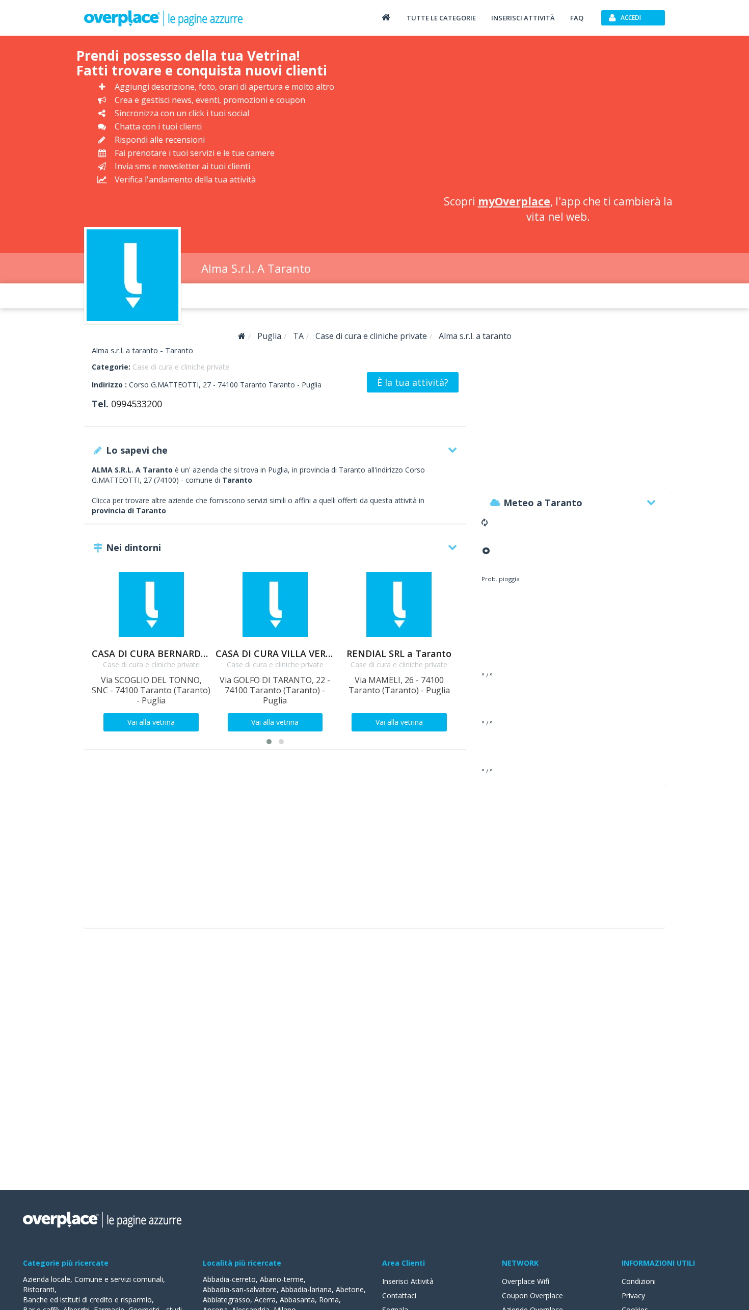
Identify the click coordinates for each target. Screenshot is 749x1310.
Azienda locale (46, 1279)
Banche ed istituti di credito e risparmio (87, 1299)
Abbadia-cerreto (229, 1279)
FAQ (576, 17)
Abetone (350, 1289)
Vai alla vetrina (151, 722)
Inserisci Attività (408, 1281)
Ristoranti (39, 1289)
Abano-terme (282, 1279)
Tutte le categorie (441, 17)
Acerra (265, 1299)
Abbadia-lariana (306, 1289)
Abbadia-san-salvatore (240, 1289)
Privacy (633, 1295)
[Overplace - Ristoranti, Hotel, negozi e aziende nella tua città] (163, 18)
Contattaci (399, 1295)
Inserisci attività (523, 17)
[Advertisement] (558, 117)
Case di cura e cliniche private (180, 367)
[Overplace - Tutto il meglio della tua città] (385, 17)
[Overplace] (242, 336)
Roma (329, 1299)
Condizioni (639, 1281)
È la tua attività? (412, 382)
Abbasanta (297, 1299)
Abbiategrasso (226, 1299)
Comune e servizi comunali (118, 1279)
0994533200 (136, 404)
